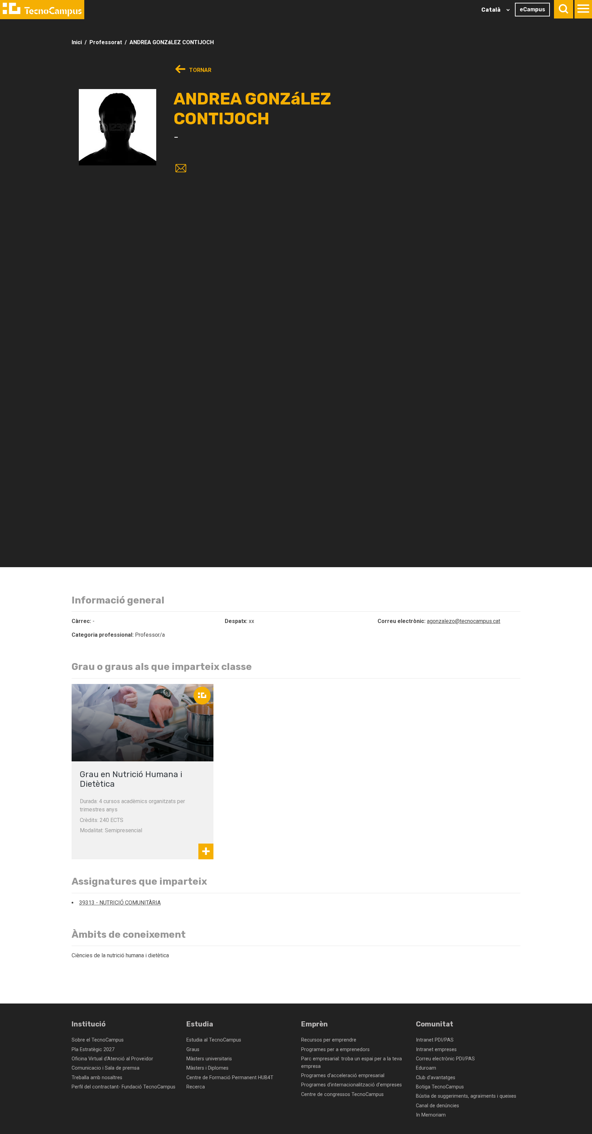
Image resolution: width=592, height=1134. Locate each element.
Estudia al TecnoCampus (213, 1040)
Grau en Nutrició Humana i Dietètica (131, 779)
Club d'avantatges (435, 1078)
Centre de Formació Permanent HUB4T (229, 1078)
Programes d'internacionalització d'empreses (351, 1085)
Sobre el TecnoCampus (98, 1040)
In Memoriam (431, 1115)
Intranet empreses (436, 1049)
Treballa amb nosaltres (97, 1078)
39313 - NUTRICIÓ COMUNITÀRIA (120, 902)
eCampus (532, 9)
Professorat (105, 42)
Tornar (199, 70)
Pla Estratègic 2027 (93, 1049)
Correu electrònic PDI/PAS (445, 1059)
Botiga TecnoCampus (440, 1087)
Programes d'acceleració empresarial (342, 1076)
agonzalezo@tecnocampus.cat (463, 621)
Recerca (195, 1087)
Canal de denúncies (437, 1106)
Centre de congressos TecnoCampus (342, 1094)
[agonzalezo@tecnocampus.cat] (179, 169)
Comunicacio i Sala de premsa (105, 1068)
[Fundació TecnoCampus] (42, 9)
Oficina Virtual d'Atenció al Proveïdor (112, 1059)
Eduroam (426, 1068)
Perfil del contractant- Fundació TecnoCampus (123, 1087)
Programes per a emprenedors (335, 1049)
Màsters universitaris (209, 1059)
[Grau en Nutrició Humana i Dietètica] (142, 722)
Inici (77, 42)
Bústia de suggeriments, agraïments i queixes (466, 1096)
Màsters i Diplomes (207, 1068)
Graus (192, 1049)
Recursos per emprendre (328, 1040)
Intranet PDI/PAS (435, 1040)
